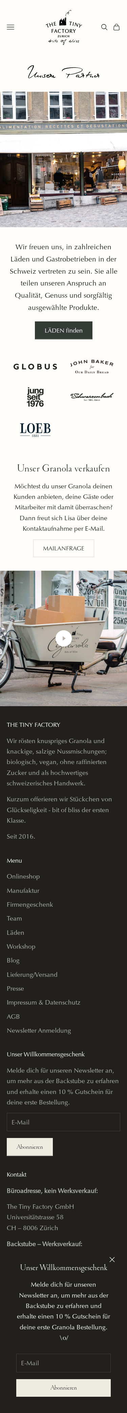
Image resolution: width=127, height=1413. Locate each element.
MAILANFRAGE (63, 548)
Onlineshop (23, 876)
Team (14, 918)
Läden (15, 932)
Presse (15, 988)
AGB (13, 1016)
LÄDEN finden (64, 330)
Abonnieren (63, 1388)
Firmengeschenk (30, 904)
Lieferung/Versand (32, 974)
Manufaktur (23, 890)
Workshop (21, 946)
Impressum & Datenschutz (44, 1002)
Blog (13, 960)
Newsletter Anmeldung (39, 1030)
